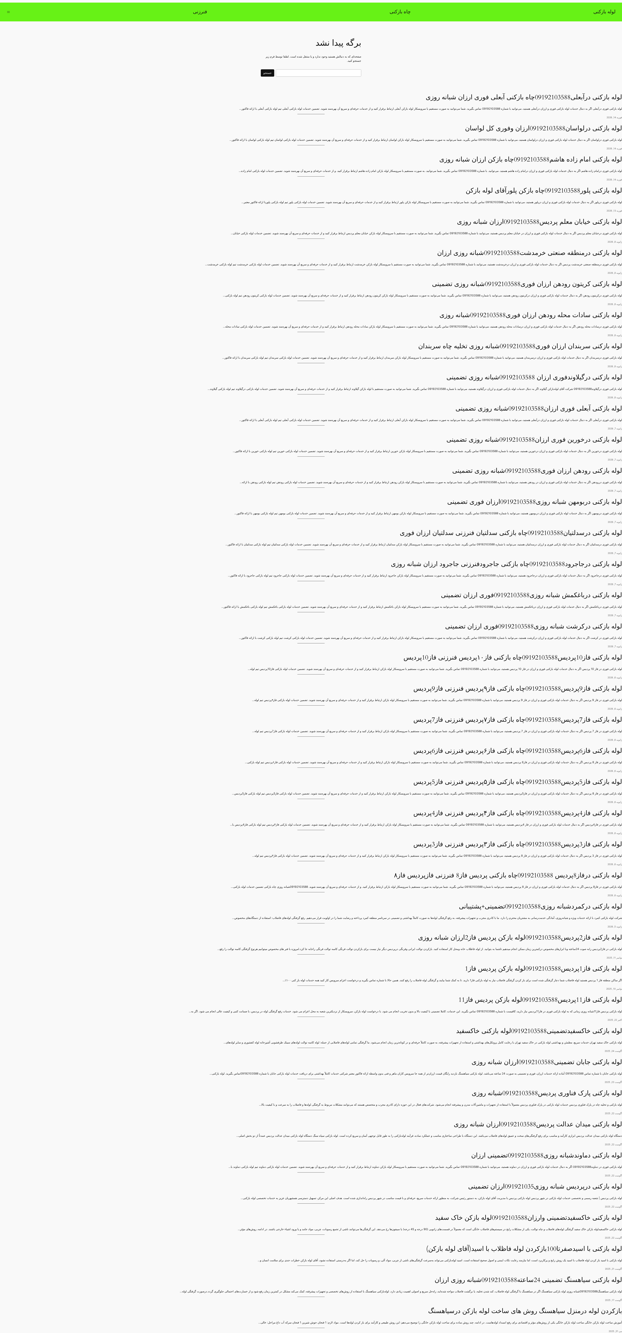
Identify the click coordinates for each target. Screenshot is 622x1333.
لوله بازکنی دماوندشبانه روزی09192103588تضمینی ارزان (546, 1155)
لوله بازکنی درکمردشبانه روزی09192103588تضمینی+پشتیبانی (540, 906)
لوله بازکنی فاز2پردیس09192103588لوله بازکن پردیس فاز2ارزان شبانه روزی (520, 938)
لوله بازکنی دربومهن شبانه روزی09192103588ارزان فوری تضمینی (534, 502)
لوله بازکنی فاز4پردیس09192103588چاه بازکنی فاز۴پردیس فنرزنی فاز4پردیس (517, 813)
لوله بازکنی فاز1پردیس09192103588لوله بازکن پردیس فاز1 (543, 969)
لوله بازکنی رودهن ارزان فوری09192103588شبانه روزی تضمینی (537, 471)
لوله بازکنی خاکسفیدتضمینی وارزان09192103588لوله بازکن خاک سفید (528, 1218)
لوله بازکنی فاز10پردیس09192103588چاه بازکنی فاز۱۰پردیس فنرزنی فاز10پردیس (512, 657)
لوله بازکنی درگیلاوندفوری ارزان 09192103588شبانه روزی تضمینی (534, 377)
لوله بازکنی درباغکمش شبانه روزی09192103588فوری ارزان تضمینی (531, 595)
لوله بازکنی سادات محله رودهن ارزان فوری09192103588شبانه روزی (530, 315)
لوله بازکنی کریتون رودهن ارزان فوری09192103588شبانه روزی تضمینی (527, 284)
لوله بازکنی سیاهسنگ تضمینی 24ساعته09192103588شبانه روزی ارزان (528, 1280)
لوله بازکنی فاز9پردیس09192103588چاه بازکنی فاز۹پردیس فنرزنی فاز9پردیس (517, 689)
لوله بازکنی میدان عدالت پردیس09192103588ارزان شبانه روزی (538, 1124)
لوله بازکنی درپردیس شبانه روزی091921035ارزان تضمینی (545, 1186)
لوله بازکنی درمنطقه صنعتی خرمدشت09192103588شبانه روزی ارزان (529, 253)
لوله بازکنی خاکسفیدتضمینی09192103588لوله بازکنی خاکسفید (539, 1031)
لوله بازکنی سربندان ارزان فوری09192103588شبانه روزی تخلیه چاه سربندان (520, 346)
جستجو (267, 73)
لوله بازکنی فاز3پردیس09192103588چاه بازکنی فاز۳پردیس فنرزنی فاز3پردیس (517, 844)
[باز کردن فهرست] (8, 12)
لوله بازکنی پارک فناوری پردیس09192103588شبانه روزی (547, 1093)
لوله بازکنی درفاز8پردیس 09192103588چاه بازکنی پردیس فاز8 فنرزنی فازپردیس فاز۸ (508, 875)
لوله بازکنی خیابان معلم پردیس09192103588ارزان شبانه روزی (539, 222)
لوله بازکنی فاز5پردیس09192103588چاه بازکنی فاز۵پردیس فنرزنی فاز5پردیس (517, 782)
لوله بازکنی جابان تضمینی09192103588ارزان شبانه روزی (547, 1062)
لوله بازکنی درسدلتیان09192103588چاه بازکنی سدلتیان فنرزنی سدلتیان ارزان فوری (511, 533)
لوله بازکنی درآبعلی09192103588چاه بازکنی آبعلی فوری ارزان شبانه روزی (524, 97)
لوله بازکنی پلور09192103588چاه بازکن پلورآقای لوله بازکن (544, 191)
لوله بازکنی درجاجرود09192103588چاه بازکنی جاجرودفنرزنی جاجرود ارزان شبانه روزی (506, 564)
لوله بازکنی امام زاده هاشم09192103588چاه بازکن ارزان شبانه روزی (530, 159)
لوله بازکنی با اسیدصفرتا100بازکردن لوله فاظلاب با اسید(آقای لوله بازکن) (524, 1249)
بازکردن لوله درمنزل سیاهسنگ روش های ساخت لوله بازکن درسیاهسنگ (525, 1311)
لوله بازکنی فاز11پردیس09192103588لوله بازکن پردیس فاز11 (540, 1000)
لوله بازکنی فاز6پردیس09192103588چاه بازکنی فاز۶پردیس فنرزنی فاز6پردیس (517, 751)
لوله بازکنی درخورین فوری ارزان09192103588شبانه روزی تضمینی (534, 440)
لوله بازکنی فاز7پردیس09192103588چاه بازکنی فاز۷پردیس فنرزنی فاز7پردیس (517, 720)
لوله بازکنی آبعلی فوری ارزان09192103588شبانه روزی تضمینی (538, 409)
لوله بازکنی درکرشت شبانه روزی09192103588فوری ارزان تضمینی (533, 626)
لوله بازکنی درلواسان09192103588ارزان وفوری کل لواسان (543, 128)
